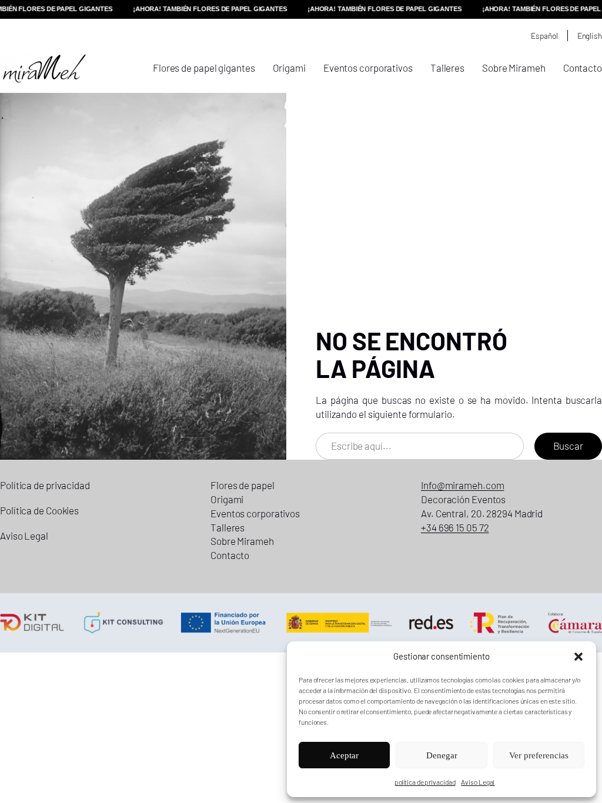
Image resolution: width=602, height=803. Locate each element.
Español (544, 36)
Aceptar (344, 755)
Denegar (441, 755)
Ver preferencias (538, 755)
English (589, 36)
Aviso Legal (477, 782)
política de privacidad (425, 782)
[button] (578, 657)
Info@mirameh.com (462, 485)
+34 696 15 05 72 (455, 527)
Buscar (568, 445)
